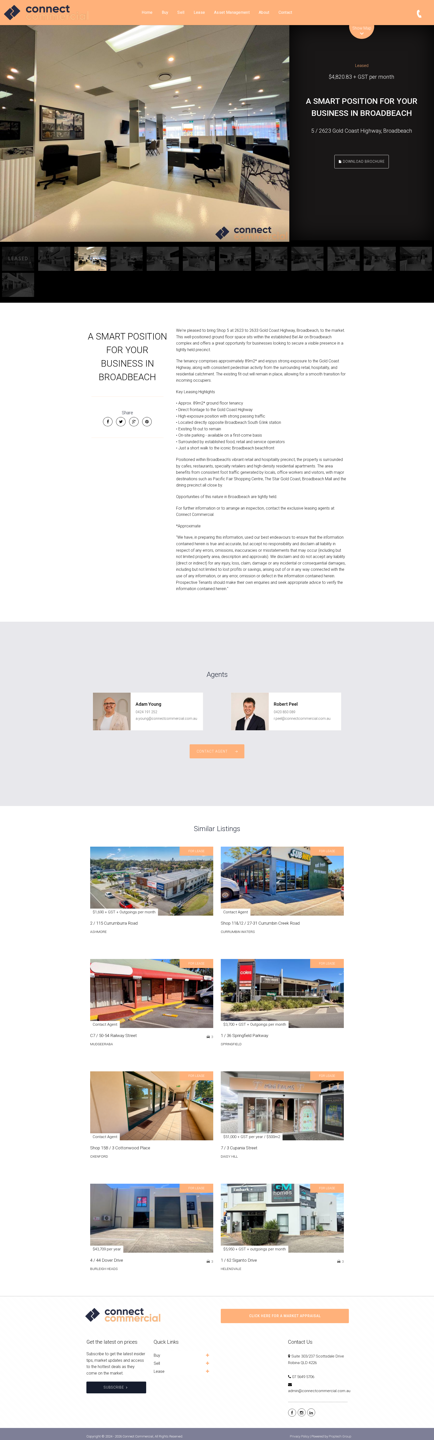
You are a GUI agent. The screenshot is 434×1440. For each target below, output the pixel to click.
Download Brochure (363, 161)
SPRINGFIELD (231, 1044)
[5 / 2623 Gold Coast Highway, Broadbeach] (144, 133)
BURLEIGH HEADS (104, 1269)
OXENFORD (99, 1156)
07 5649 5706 (303, 1377)
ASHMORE (98, 932)
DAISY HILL (229, 1156)
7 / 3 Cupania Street (239, 1147)
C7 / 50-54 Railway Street (113, 1035)
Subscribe (114, 1387)
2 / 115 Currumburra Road (114, 923)
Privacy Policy (299, 1436)
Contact (285, 12)
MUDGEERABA (101, 1044)
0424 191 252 (146, 712)
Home (147, 12)
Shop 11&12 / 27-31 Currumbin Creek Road (260, 923)
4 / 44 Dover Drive (106, 1260)
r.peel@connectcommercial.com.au (302, 718)
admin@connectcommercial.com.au (319, 1391)
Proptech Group (340, 1436)
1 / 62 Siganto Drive (239, 1260)
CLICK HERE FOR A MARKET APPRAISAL (285, 1316)
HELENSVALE (231, 1269)
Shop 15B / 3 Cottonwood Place (120, 1147)
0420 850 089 (284, 712)
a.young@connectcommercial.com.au (166, 718)
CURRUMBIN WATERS (238, 932)
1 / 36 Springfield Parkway (244, 1035)
